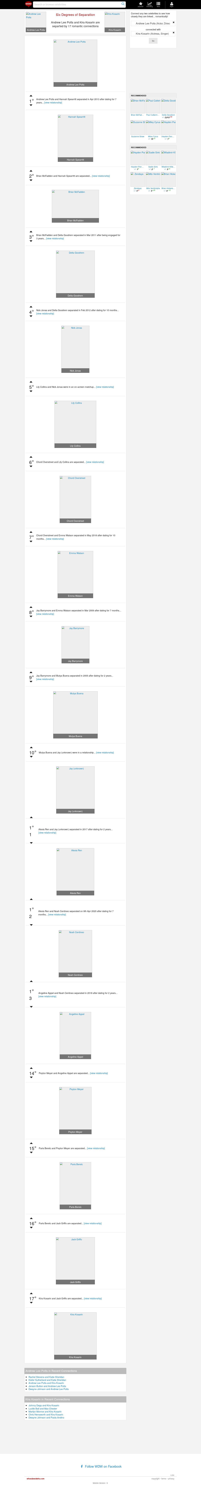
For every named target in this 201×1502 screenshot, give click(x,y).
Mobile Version (99, 1483)
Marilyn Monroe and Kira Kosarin (45, 1411)
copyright (155, 1478)
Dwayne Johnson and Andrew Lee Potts (49, 1389)
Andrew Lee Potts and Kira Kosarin (46, 1382)
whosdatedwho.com (35, 1478)
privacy (171, 1478)
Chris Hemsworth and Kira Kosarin (46, 1414)
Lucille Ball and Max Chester (43, 1408)
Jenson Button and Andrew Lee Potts (47, 1386)
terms (163, 1478)
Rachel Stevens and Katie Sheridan (46, 1377)
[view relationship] (53, 102)
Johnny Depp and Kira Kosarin (44, 1405)
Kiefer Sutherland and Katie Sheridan (47, 1379)
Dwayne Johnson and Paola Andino (46, 1417)
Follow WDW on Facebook (103, 1466)
